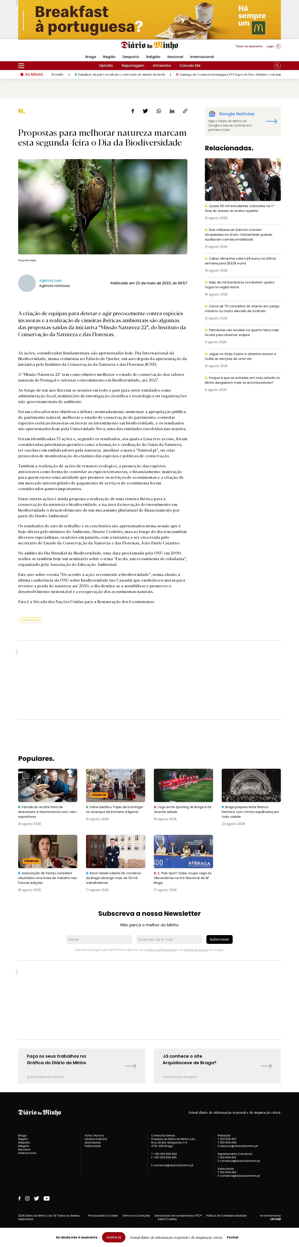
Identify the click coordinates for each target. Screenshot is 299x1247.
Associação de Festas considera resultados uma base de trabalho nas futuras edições (47, 842)
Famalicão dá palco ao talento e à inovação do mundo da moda (85, 74)
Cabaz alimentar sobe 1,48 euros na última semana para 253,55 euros (237, 261)
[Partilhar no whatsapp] (159, 111)
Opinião (106, 65)
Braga (90, 56)
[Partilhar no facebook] (133, 111)
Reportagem (133, 65)
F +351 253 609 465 (164, 1157)
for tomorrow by (270, 1217)
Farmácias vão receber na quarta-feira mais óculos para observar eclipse (240, 333)
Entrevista (162, 65)
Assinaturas (93, 1142)
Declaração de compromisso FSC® (178, 1215)
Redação (224, 1135)
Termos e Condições (136, 1215)
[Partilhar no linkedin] (172, 111)
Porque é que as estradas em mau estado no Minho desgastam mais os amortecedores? (242, 383)
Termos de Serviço (196, 950)
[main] (149, 595)
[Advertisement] (149, 680)
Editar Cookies (167, 1219)
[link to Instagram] (27, 1198)
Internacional (202, 56)
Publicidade (93, 1146)
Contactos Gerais (163, 1135)
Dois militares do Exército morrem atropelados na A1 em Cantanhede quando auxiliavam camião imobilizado (240, 235)
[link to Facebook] (19, 1198)
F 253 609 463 (227, 1172)
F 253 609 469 (227, 1142)
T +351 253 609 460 (164, 1154)
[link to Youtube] (47, 1198)
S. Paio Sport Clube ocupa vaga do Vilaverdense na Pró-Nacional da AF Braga (183, 842)
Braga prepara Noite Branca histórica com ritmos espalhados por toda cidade (247, 776)
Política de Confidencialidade (226, 1215)
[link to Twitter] (36, 1198)
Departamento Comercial (235, 1154)
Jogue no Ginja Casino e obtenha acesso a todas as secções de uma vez (242, 357)
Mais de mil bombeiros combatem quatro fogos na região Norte (242, 285)
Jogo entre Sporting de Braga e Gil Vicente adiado (182, 774)
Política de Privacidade (161, 950)
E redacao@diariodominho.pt (238, 1146)
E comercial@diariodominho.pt (172, 1165)
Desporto (131, 56)
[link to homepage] (149, 46)
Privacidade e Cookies (103, 1215)
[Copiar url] (185, 111)
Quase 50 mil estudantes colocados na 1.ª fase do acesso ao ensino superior (242, 163)
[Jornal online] (41, 48)
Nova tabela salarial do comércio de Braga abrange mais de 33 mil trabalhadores (112, 842)
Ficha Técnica (94, 1135)
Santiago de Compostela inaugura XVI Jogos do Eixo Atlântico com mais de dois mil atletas (208, 74)
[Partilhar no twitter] (145, 111)
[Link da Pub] (149, 19)
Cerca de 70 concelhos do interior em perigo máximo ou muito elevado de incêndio (238, 311)
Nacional (175, 56)
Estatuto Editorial (96, 1139)
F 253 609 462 (227, 1157)
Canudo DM (189, 65)
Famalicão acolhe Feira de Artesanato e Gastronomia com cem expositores (46, 776)
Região (109, 56)
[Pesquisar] (277, 65)
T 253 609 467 (227, 1139)
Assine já (113, 1237)
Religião (153, 56)
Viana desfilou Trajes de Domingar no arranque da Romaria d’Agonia (109, 776)
